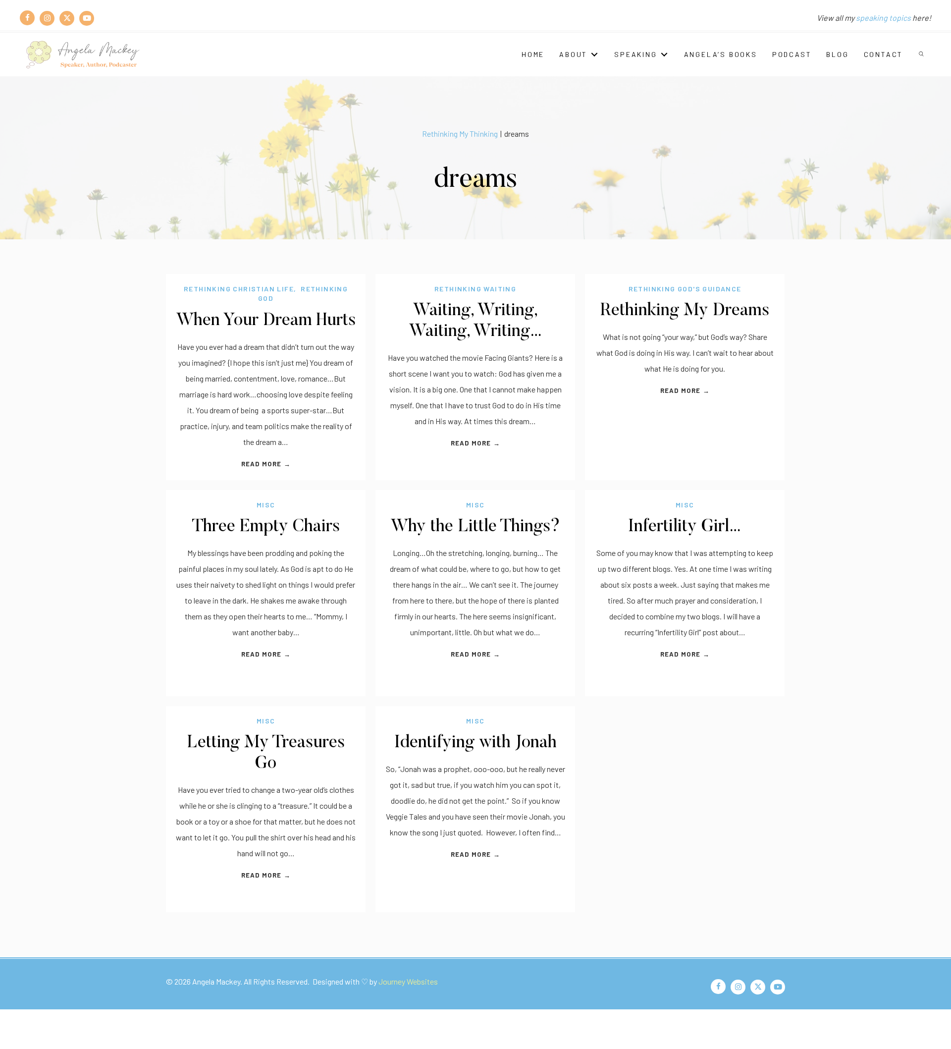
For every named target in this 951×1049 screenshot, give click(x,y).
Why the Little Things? (475, 527)
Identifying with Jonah (475, 743)
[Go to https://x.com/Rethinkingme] (66, 18)
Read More (266, 464)
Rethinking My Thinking (460, 133)
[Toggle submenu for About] (594, 54)
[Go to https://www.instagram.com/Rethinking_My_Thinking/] (47, 18)
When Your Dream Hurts (266, 321)
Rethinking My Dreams (684, 311)
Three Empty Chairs (266, 527)
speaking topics (883, 17)
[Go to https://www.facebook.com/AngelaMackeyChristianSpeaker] (27, 18)
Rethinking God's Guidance (685, 288)
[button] (922, 54)
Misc (266, 504)
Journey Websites (408, 981)
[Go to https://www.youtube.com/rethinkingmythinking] (86, 18)
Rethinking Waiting (475, 288)
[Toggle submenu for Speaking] (664, 54)
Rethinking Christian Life (239, 288)
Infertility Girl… (684, 527)
